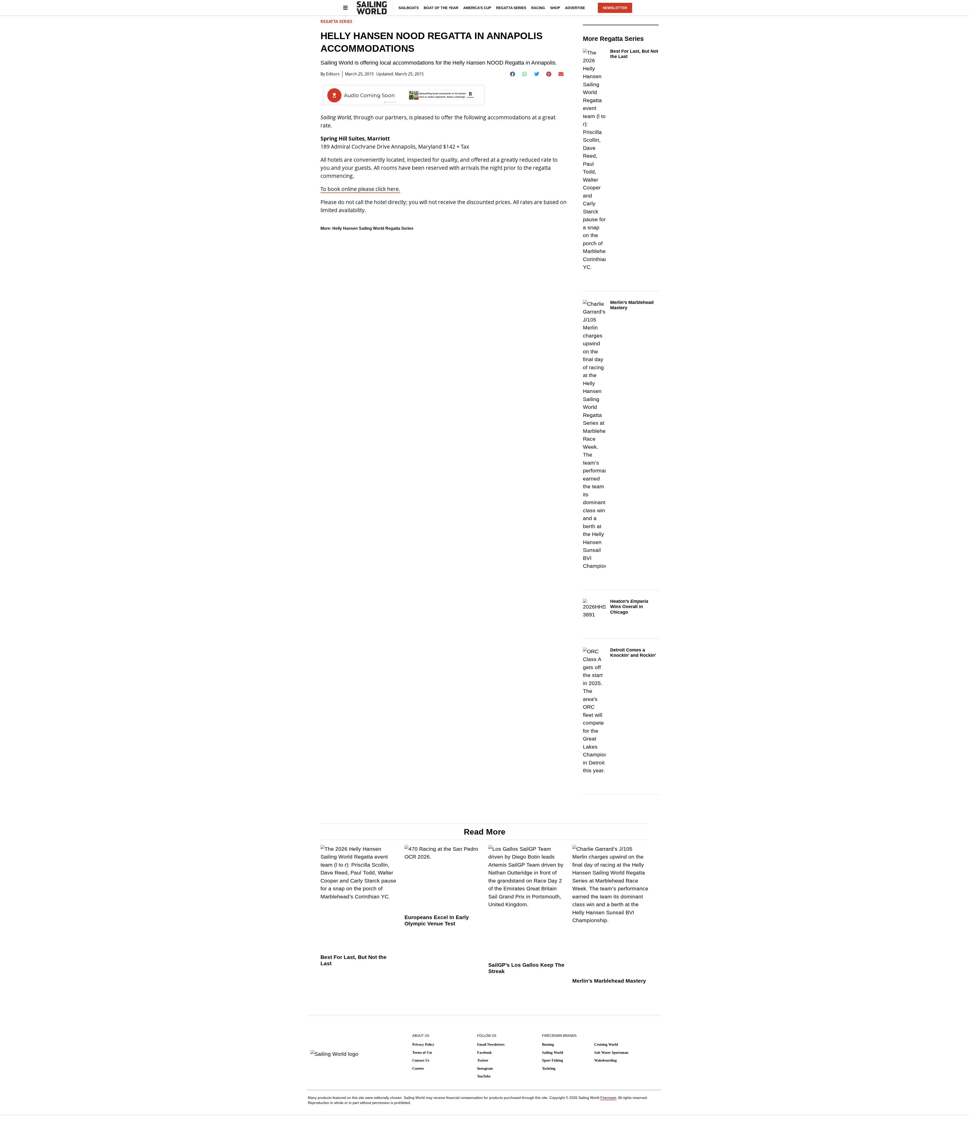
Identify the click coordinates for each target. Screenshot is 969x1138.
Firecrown (608, 1098)
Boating (548, 1044)
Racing (538, 8)
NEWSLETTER (615, 8)
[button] (512, 74)
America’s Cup (477, 8)
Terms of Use (422, 1053)
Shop (555, 8)
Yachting (548, 1068)
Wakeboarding (605, 1060)
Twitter (482, 1060)
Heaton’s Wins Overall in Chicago (629, 607)
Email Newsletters (490, 1044)
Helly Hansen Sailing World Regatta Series (372, 228)
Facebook (484, 1053)
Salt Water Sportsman (611, 1053)
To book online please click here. (360, 188)
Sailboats (408, 8)
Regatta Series (511, 8)
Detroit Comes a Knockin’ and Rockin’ (633, 652)
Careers (418, 1068)
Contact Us (420, 1060)
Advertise (575, 8)
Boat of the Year (441, 8)
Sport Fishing (552, 1060)
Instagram (485, 1068)
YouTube (484, 1076)
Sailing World (552, 1053)
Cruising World (606, 1044)
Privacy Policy (423, 1044)
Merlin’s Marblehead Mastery (609, 981)
